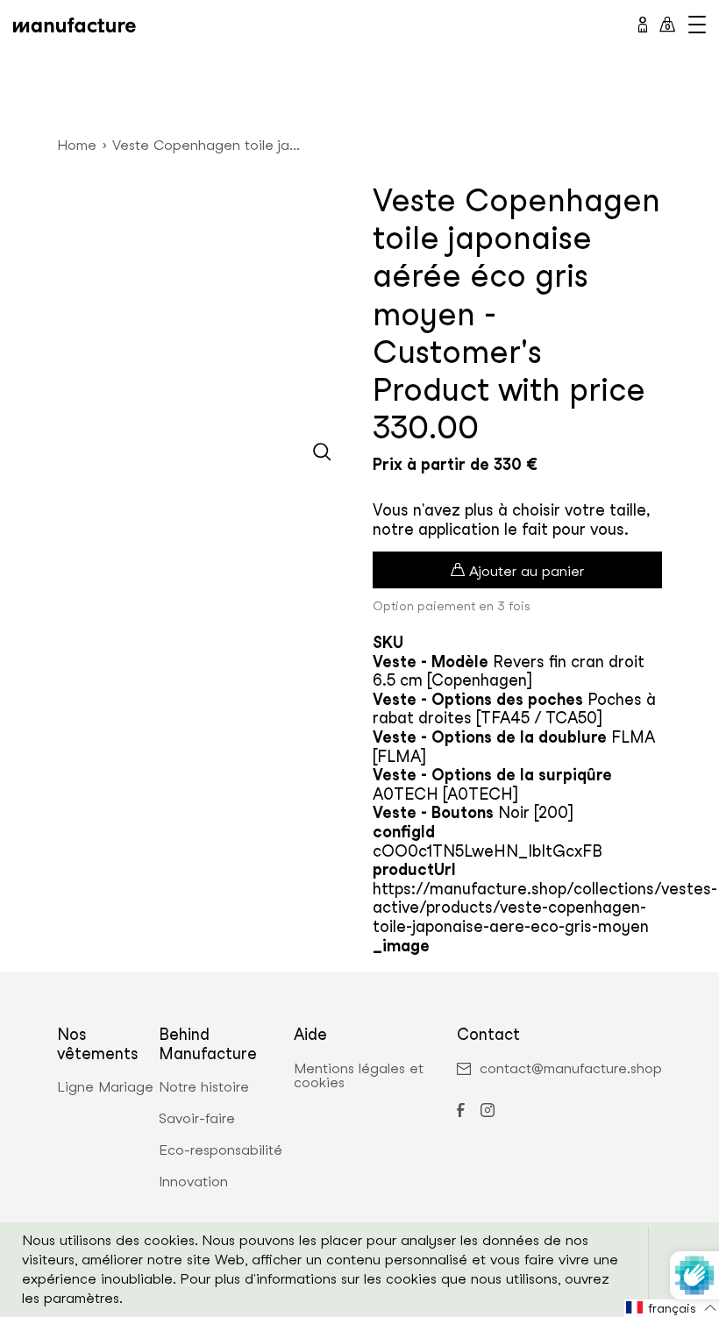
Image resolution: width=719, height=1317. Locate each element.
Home (76, 145)
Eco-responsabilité (220, 1150)
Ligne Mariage (105, 1087)
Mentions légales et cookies (359, 1076)
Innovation (193, 1182)
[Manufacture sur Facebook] (460, 1111)
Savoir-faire (197, 1119)
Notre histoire (204, 1087)
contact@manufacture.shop (571, 1069)
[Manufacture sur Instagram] (488, 1111)
